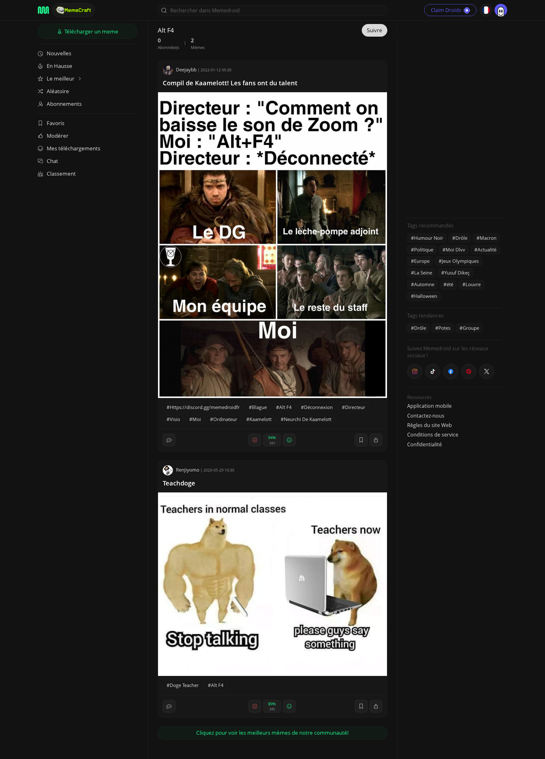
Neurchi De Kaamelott (307, 419)
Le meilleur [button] (61, 78)
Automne (424, 284)
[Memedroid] (43, 10)
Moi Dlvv (455, 249)
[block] (376, 440)
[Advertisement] (454, 118)
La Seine (423, 272)
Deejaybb (186, 69)
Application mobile (429, 405)
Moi (196, 419)
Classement (61, 173)
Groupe (471, 328)
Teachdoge (179, 483)
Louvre (473, 284)
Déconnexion (318, 407)
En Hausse (59, 65)
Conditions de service (432, 434)
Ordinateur (225, 419)
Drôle (461, 238)
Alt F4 (285, 407)
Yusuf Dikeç (457, 272)
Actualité (487, 249)
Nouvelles (59, 53)
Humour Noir (428, 238)
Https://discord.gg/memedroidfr (205, 407)
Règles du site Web (429, 425)
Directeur (355, 407)
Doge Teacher (184, 685)
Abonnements (64, 103)
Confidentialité (424, 444)
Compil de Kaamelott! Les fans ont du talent (230, 83)
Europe (422, 261)
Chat (52, 161)
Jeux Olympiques (460, 261)
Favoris (55, 123)
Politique (423, 249)
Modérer (57, 135)
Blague (259, 407)
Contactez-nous (425, 415)
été (450, 284)
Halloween (425, 296)
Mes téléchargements (73, 148)
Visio (175, 419)
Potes (444, 328)
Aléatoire (58, 91)
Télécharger (90, 31)
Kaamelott (260, 419)
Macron (488, 238)
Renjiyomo (187, 470)
